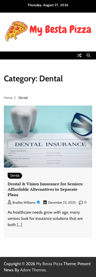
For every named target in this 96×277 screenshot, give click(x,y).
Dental (14, 175)
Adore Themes (33, 269)
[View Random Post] (79, 55)
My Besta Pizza (49, 263)
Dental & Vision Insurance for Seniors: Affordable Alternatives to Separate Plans (45, 189)
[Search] (88, 55)
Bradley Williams (24, 202)
